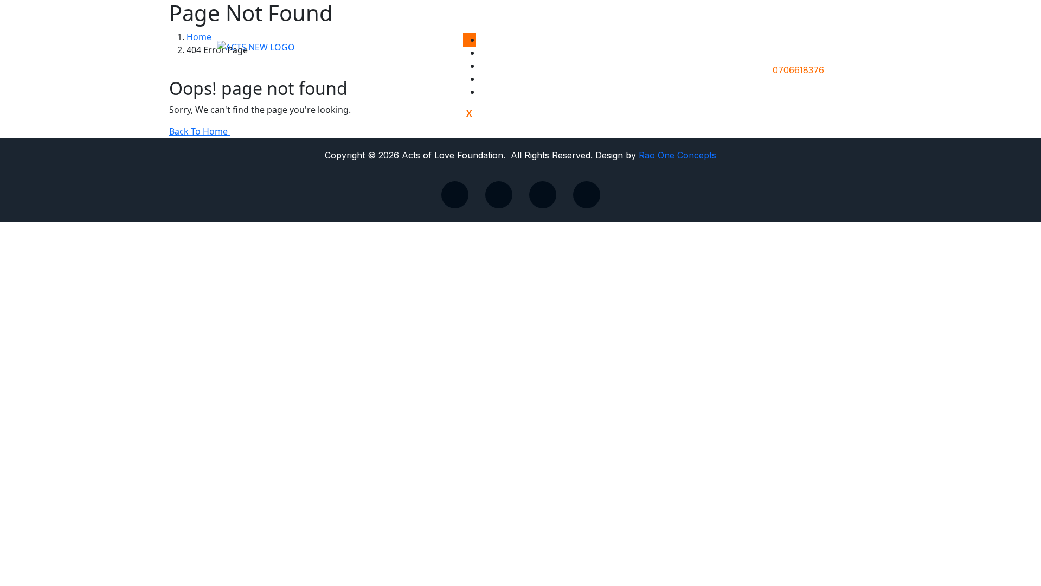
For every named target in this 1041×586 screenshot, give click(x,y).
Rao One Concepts (677, 155)
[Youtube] (542, 194)
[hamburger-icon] (469, 40)
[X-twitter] (498, 194)
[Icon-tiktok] (454, 194)
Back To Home (199, 131)
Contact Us (513, 92)
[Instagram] (586, 194)
